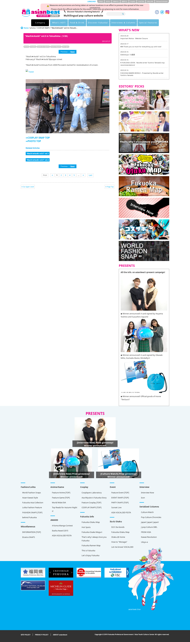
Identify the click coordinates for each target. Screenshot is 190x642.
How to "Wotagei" (119, 542)
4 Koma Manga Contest (62, 525)
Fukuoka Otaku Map (91, 522)
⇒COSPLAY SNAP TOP (38, 137)
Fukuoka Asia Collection (32, 502)
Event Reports (56, 47)
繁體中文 (124, 1)
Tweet (31, 71)
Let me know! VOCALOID (122, 547)
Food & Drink (77, 22)
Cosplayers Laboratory (92, 492)
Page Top (110, 187)
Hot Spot (65, 47)
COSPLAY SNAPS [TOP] (91, 507)
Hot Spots (86, 527)
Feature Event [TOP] (120, 492)
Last (90, 175)
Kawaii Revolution (149, 537)
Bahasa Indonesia (161, 1)
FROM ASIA (146, 532)
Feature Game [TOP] (61, 497)
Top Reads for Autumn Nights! (64, 509)
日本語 (101, 1)
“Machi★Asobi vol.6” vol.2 (37, 160)
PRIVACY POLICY (41, 635)
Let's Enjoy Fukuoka (90, 555)
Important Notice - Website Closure (134, 38)
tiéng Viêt (150, 1)
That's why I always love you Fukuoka (94, 539)
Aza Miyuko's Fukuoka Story (94, 497)
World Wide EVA (59, 502)
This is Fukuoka (88, 550)
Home (26, 28)
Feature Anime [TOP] (61, 492)
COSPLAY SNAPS (43, 28)
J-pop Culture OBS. (149, 527)
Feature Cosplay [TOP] (91, 502)
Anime (26, 47)
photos (33, 28)
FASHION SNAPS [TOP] (32, 512)
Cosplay (33, 47)
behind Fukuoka (29, 517)
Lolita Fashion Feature (32, 507)
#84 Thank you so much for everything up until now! (140, 46)
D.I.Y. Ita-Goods (117, 527)
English (132, 1)
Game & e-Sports (43, 47)
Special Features (148, 22)
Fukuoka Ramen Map (91, 545)
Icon (143, 497)
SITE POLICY (25, 635)
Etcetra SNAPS (28, 537)
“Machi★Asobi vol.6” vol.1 (37, 153)
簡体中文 (116, 1)
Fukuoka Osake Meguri (92, 532)
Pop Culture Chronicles (151, 517)
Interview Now (147, 492)
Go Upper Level (28, 187)
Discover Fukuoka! (98, 22)
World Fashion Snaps (31, 492)
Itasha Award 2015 (60, 530)
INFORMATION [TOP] (31, 532)
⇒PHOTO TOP (33, 141)
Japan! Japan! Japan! (150, 522)
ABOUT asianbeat (60, 635)
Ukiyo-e (144, 542)
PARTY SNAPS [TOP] (120, 502)
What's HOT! (59, 22)
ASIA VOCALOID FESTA (121, 512)
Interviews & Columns (123, 22)
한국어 (108, 1)
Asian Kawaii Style (30, 497)
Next (72, 52)
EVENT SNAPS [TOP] (120, 497)
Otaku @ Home (118, 537)
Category (40, 22)
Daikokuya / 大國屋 (127, 54)
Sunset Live (116, 507)
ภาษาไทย (141, 1)
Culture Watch (147, 512)
